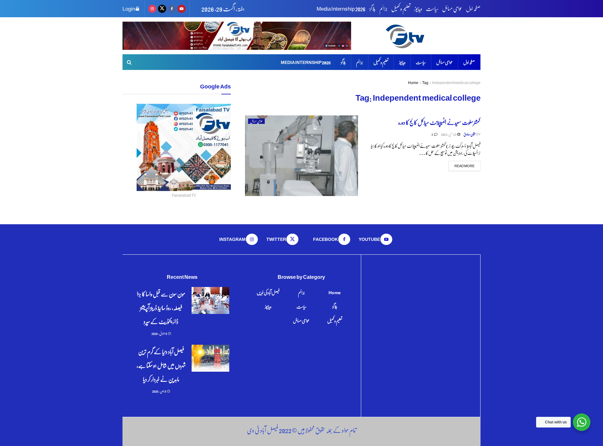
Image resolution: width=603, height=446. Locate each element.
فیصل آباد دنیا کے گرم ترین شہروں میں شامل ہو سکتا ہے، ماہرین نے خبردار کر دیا (161, 365)
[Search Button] (129, 62)
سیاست (432, 8)
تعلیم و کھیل (400, 8)
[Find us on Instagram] (152, 8)
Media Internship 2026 (341, 8)
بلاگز (372, 8)
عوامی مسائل (452, 8)
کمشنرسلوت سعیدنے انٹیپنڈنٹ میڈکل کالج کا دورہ (439, 122)
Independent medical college (456, 82)
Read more (461, 165)
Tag (425, 82)
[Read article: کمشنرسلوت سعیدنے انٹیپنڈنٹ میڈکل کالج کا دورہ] (301, 155)
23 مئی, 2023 (449, 134)
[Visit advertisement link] (236, 36)
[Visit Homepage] (432, 36)
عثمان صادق (470, 134)
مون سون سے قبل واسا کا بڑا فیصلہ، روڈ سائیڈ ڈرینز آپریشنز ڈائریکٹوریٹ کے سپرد (161, 307)
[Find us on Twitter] (162, 8)
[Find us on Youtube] (181, 8)
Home (413, 82)
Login (129, 8)
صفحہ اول (473, 8)
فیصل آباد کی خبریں (268, 292)
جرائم (383, 8)
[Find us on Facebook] (172, 8)
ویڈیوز (418, 8)
